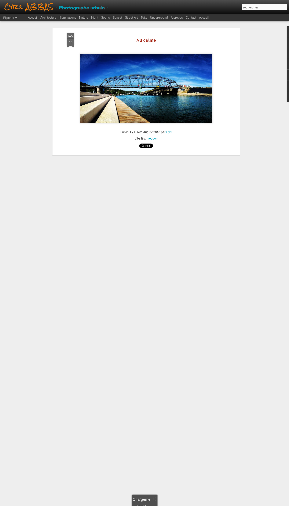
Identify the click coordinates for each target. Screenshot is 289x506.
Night (94, 17)
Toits (144, 17)
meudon (152, 138)
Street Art (131, 17)
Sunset (117, 17)
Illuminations (67, 17)
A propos (177, 17)
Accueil (32, 17)
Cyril (169, 132)
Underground (159, 17)
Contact (191, 17)
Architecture (48, 17)
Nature (83, 17)
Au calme (146, 40)
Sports (105, 17)
